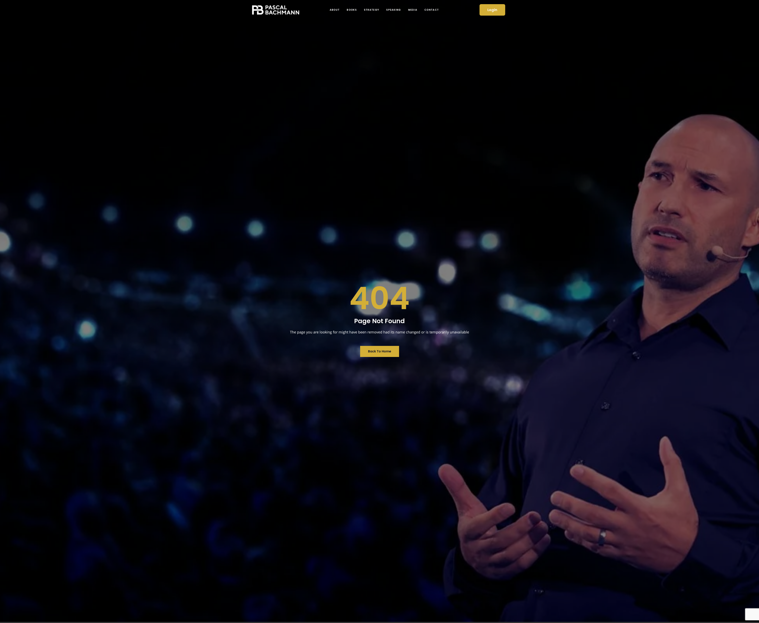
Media (412, 9)
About (335, 9)
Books (352, 9)
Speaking (393, 9)
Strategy (371, 9)
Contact (431, 9)
